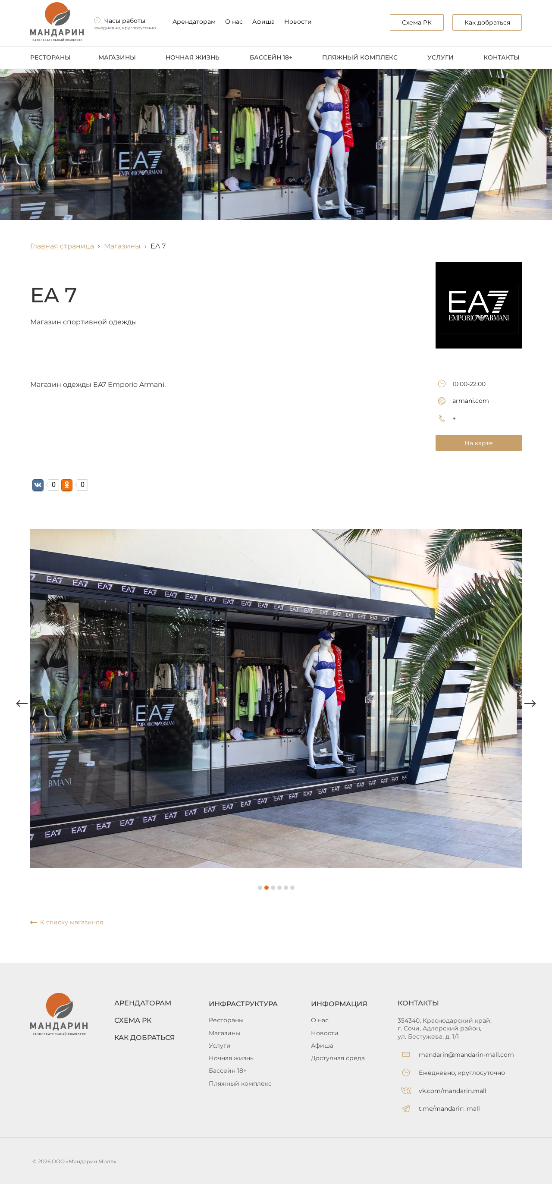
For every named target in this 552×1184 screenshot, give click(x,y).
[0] (38, 485)
